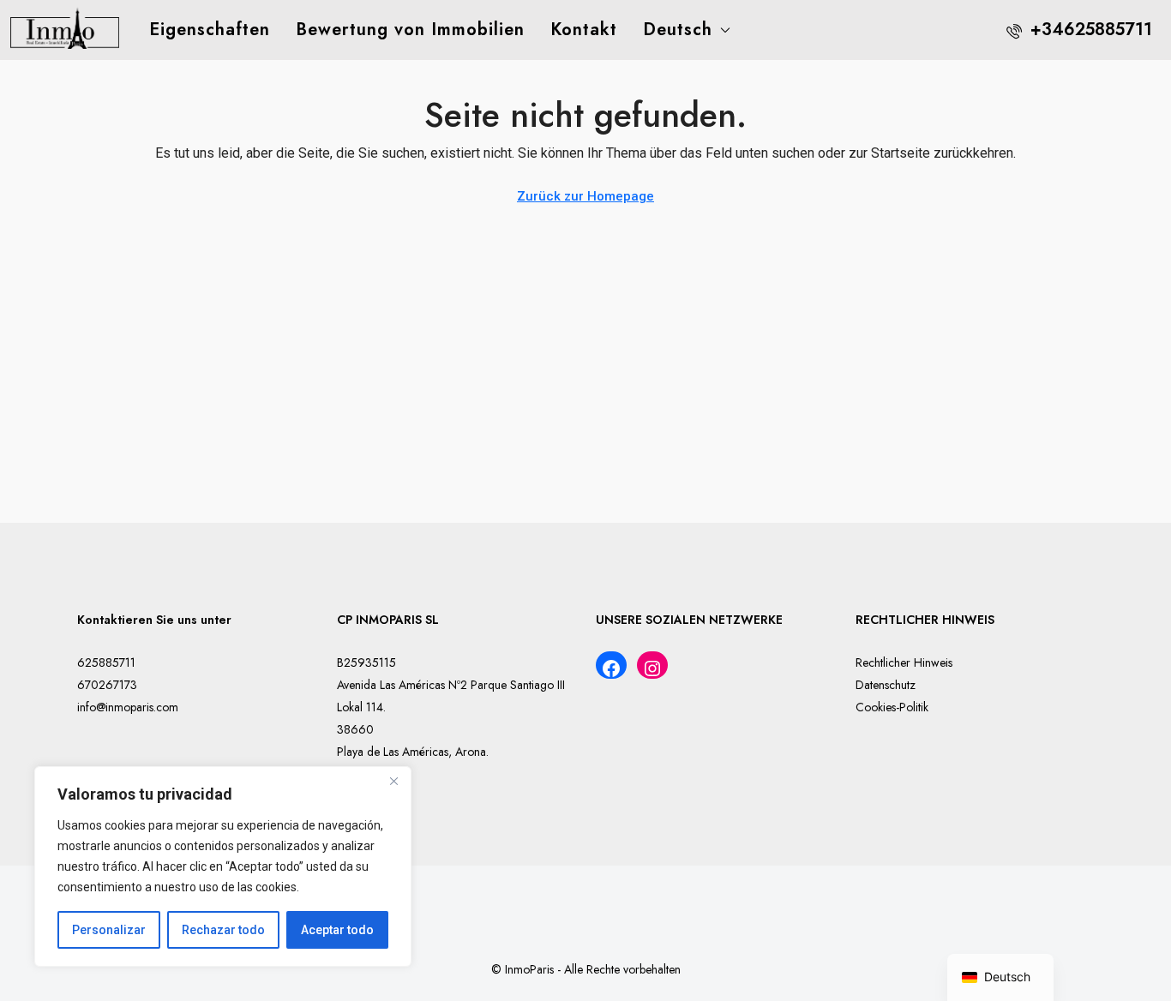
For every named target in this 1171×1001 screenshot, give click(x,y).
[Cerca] (393, 780)
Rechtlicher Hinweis (904, 662)
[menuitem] (1079, 30)
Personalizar (109, 930)
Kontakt (583, 29)
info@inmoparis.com (127, 707)
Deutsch (677, 29)
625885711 (106, 662)
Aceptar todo (337, 930)
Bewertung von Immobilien (410, 29)
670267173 (107, 684)
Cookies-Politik (892, 707)
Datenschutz (886, 684)
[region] (222, 866)
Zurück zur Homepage (585, 196)
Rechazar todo (223, 930)
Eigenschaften (209, 29)
